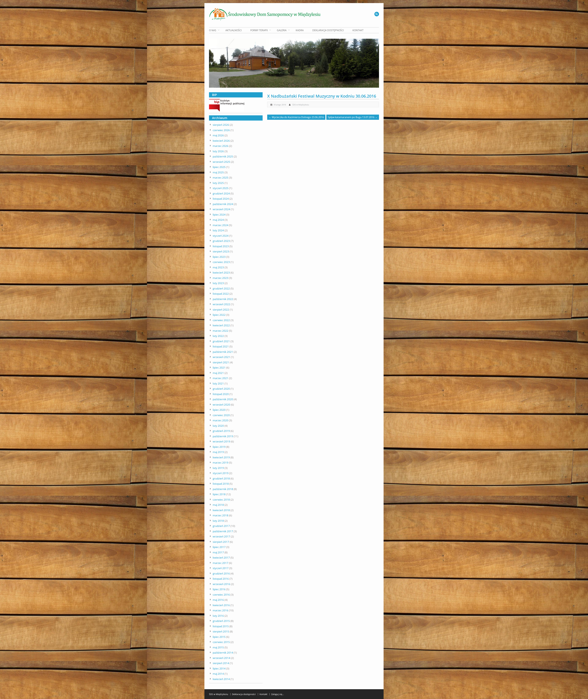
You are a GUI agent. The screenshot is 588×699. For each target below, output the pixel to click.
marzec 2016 (220, 610)
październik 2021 (223, 352)
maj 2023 (218, 267)
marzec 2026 (220, 146)
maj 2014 (218, 673)
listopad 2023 (221, 246)
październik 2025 (223, 156)
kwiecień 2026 (221, 140)
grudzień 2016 (221, 573)
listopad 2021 (221, 346)
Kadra (300, 30)
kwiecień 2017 (221, 557)
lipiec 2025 (219, 167)
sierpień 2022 (221, 309)
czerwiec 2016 (221, 594)
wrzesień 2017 (221, 536)
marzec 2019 (220, 462)
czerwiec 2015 (221, 642)
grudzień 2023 (221, 241)
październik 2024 (223, 204)
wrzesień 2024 (221, 209)
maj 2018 (218, 505)
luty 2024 (218, 230)
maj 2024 (218, 220)
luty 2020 (218, 425)
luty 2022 (218, 336)
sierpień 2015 (221, 631)
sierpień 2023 (221, 251)
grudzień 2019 (221, 431)
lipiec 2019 (219, 447)
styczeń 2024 (220, 235)
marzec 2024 (220, 225)
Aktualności (233, 30)
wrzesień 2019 (221, 441)
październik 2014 (223, 652)
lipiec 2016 (219, 589)
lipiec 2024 (219, 214)
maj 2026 (218, 135)
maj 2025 (218, 172)
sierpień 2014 (221, 663)
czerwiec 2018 (221, 499)
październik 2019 (223, 436)
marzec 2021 (220, 378)
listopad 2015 (221, 626)
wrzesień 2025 (221, 162)
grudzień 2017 (221, 526)
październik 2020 (223, 399)
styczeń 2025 (220, 188)
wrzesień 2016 (221, 584)
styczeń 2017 (220, 568)
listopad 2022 (221, 293)
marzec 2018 (220, 515)
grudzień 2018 (221, 478)
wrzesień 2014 (221, 658)
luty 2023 (218, 283)
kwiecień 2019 (221, 457)
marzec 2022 (220, 330)
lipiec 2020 (219, 410)
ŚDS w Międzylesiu (300, 104)
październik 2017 (223, 531)
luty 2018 (218, 520)
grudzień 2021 (221, 341)
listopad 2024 (221, 198)
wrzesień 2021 (221, 357)
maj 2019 (218, 452)
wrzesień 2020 (221, 404)
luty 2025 (218, 183)
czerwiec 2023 (221, 262)
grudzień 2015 (221, 621)
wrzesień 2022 (221, 304)
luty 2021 (218, 383)
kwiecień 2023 (221, 272)
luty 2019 (218, 468)
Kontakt (358, 30)
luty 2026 (218, 151)
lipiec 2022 (219, 315)
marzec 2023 (220, 278)
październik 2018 (223, 489)
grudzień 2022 (221, 288)
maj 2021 (218, 373)
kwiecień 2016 (221, 605)
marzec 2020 (220, 420)
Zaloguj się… (277, 694)
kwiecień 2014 (221, 679)
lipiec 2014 (219, 668)
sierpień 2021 (221, 362)
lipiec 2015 (219, 637)
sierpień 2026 (221, 125)
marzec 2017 (220, 563)
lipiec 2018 (219, 494)
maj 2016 (218, 600)
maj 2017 (218, 552)
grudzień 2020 (221, 388)
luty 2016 (218, 615)
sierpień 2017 (221, 542)
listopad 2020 (221, 394)
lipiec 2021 (219, 367)
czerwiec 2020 (221, 415)
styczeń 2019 (220, 473)
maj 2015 (218, 647)
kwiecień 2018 (221, 510)
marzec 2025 (220, 177)
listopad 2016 (221, 578)
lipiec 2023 (219, 257)
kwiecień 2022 (221, 325)
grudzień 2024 (221, 193)
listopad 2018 (221, 483)
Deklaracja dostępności (328, 30)
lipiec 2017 (219, 547)
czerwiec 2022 (221, 320)
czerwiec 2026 (221, 130)
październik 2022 (223, 299)
